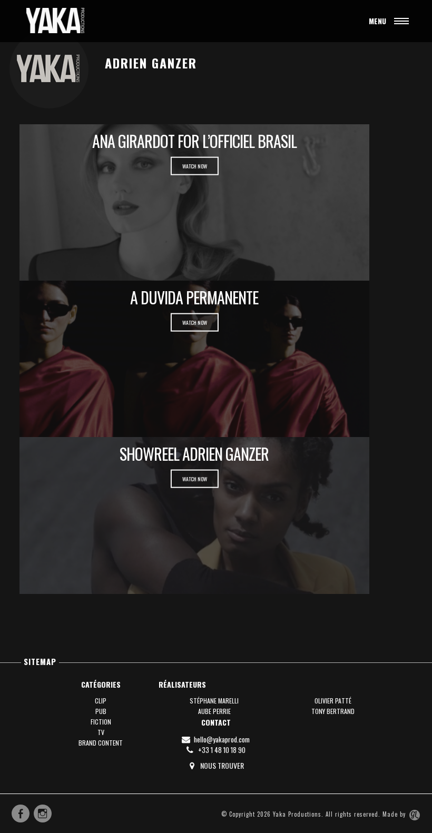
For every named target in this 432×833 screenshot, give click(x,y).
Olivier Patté (333, 700)
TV (100, 732)
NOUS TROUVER (221, 765)
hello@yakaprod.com (221, 739)
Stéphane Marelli (214, 700)
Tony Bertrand (333, 711)
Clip (100, 700)
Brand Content (100, 742)
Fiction (101, 721)
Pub (100, 711)
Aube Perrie (214, 711)
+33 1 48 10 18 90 (221, 750)
